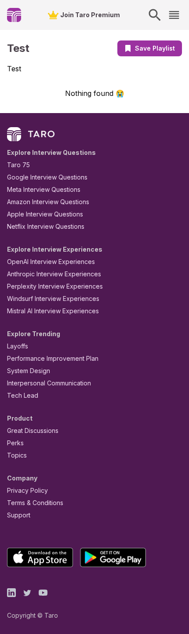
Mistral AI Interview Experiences (53, 311)
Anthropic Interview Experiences (54, 274)
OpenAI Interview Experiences (51, 261)
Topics (17, 455)
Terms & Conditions (35, 502)
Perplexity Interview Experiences (55, 286)
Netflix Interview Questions (45, 226)
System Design (28, 370)
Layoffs (17, 346)
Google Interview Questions (47, 177)
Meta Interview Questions (43, 189)
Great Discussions (32, 430)
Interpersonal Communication (49, 383)
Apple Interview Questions (45, 214)
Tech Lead (22, 395)
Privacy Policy (27, 490)
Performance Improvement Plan (52, 358)
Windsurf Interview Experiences (53, 298)
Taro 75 (18, 165)
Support (18, 515)
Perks (15, 443)
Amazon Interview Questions (48, 201)
